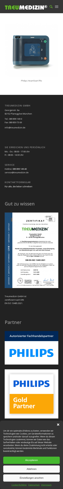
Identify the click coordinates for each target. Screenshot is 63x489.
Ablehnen (32, 469)
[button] (58, 424)
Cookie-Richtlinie (19, 485)
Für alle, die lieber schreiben (18, 186)
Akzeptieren (31, 460)
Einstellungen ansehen (31, 477)
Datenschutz (34, 485)
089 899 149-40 (20, 168)
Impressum (46, 485)
